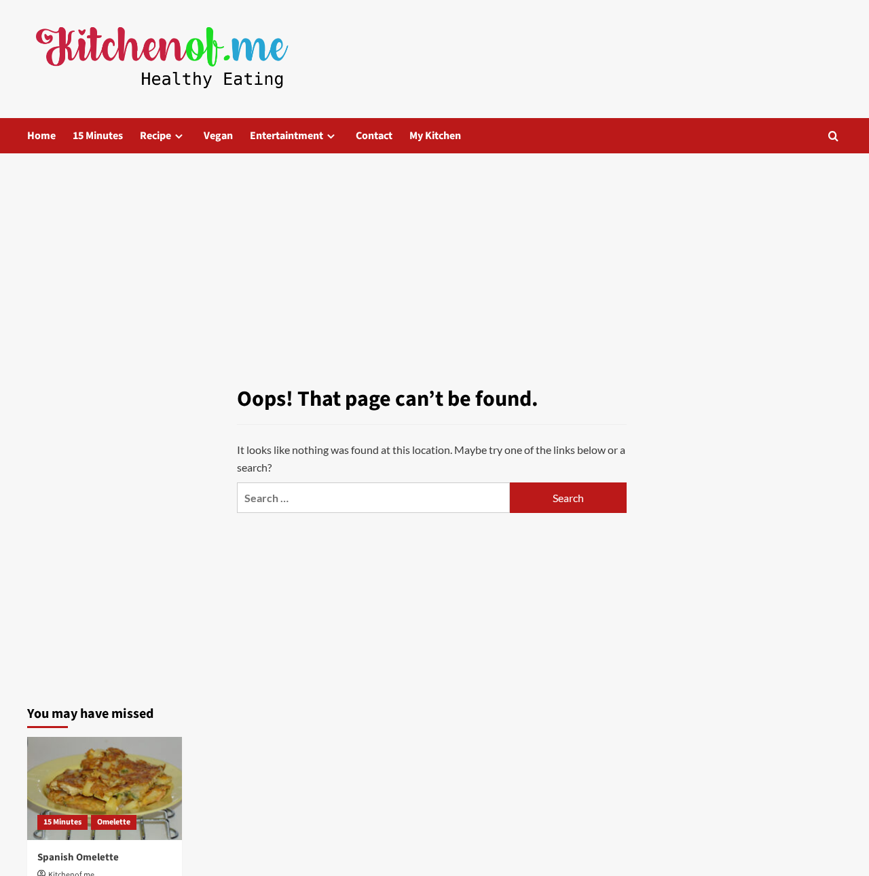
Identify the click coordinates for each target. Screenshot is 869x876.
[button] (833, 136)
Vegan (218, 135)
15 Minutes (98, 135)
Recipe (155, 135)
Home (41, 135)
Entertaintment (286, 135)
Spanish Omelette (78, 857)
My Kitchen (435, 135)
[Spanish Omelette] (104, 788)
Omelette (113, 822)
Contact (374, 135)
